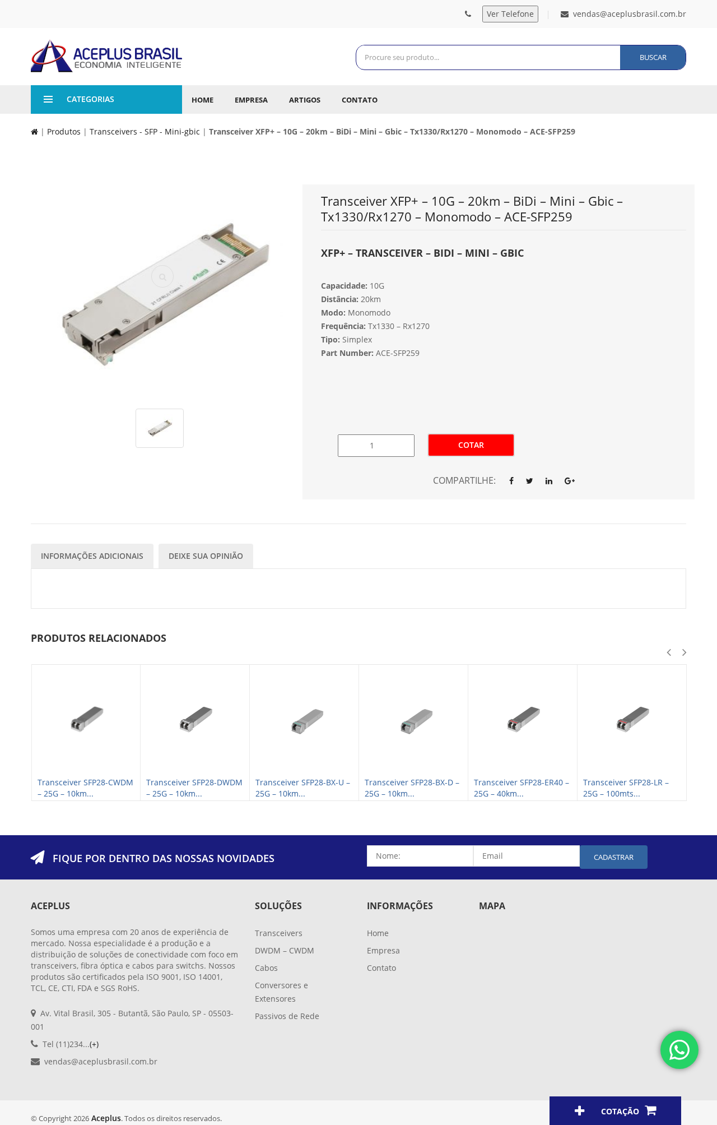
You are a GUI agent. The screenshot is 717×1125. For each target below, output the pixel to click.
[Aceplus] (106, 55)
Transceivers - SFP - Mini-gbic (145, 131)
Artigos (304, 100)
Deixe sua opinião (206, 555)
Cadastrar (614, 857)
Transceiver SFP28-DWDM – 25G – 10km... (194, 788)
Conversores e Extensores (281, 992)
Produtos (64, 131)
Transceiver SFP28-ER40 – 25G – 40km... (521, 788)
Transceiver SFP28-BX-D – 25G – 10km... (412, 788)
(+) (94, 1044)
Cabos (266, 967)
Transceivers (278, 933)
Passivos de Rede (287, 1016)
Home (202, 100)
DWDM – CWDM (284, 950)
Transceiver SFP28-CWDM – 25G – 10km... (85, 788)
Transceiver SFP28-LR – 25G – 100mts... (626, 788)
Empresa (251, 100)
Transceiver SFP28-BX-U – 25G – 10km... (302, 788)
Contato (360, 100)
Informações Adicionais (92, 555)
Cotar (471, 444)
